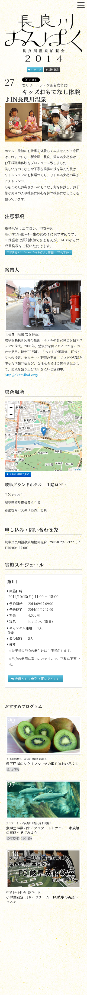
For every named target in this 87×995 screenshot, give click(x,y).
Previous (10, 123)
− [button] (11, 415)
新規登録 (53, 69)
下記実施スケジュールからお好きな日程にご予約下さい (39, 252)
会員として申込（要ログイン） (37, 678)
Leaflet (77, 469)
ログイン (35, 69)
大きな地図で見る (18, 474)
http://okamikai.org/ (21, 375)
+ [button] (11, 407)
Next (76, 123)
